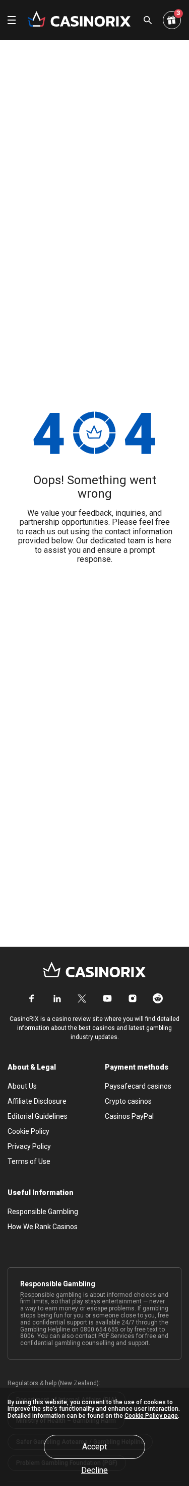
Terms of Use (29, 1161)
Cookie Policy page (151, 1415)
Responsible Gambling (43, 1212)
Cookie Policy (28, 1131)
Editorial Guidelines (38, 1116)
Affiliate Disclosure (37, 1101)
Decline (94, 1470)
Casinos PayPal (129, 1116)
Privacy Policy (29, 1146)
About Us (22, 1086)
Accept (94, 1446)
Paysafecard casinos (138, 1086)
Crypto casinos (128, 1101)
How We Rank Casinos (43, 1227)
